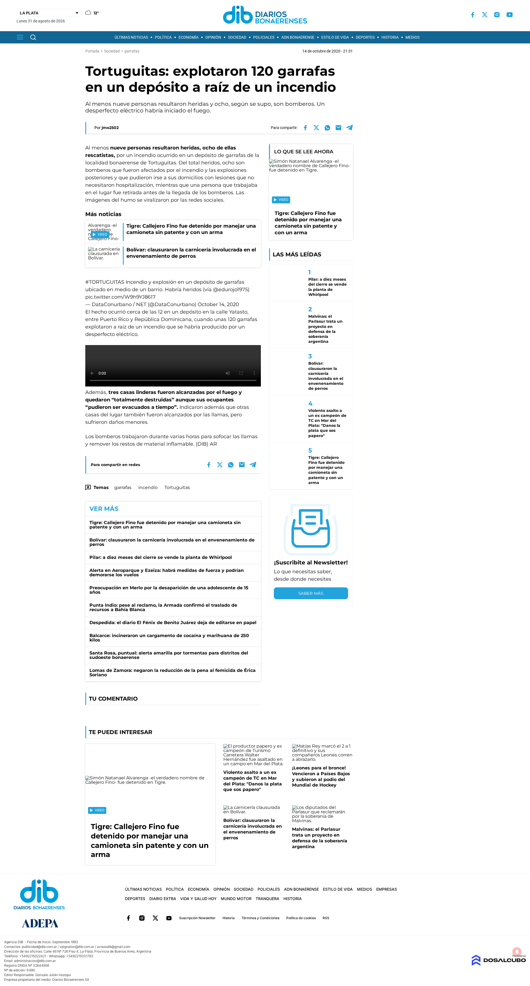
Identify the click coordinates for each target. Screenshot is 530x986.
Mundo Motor (236, 898)
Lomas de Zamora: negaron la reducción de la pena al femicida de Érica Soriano (172, 672)
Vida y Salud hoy (198, 898)
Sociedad (237, 37)
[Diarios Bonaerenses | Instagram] (497, 14)
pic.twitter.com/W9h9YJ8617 (120, 297)
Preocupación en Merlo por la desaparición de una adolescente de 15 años (168, 590)
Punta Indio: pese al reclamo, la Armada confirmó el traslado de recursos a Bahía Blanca (163, 607)
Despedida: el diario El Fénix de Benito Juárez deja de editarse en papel (172, 622)
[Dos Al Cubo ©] (498, 964)
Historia (390, 37)
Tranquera (267, 898)
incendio (148, 487)
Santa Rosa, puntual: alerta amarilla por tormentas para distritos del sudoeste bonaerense (168, 655)
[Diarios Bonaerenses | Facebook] (472, 14)
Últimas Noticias (131, 37)
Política (163, 37)
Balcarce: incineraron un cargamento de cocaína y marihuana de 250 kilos (169, 638)
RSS (326, 918)
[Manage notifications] (517, 951)
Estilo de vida (335, 37)
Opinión (213, 37)
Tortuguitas (177, 487)
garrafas (122, 487)
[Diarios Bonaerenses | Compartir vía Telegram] (349, 127)
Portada (92, 51)
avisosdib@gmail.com (113, 947)
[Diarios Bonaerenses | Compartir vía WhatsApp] (327, 127)
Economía (188, 37)
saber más (310, 593)
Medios (413, 37)
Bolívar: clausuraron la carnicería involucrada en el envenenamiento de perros (172, 542)
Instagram (142, 918)
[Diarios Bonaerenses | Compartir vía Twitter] (316, 127)
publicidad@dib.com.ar (39, 947)
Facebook (128, 918)
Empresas (386, 889)
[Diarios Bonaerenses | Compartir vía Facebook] (305, 127)
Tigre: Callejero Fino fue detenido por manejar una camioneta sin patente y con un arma (165, 525)
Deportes (365, 37)
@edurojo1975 (230, 289)
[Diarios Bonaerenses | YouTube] (509, 14)
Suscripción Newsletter (197, 918)
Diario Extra (162, 898)
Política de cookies (301, 918)
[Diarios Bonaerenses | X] (484, 15)
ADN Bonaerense (297, 37)
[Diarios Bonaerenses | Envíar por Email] (338, 127)
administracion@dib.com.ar (35, 961)
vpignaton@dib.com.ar (77, 947)
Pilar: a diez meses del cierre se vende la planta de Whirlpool (160, 557)
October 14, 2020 (218, 304)
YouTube (169, 918)
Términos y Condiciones (260, 918)
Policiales (263, 37)
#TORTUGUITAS (104, 282)
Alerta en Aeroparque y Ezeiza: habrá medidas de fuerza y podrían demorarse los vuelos (166, 572)
